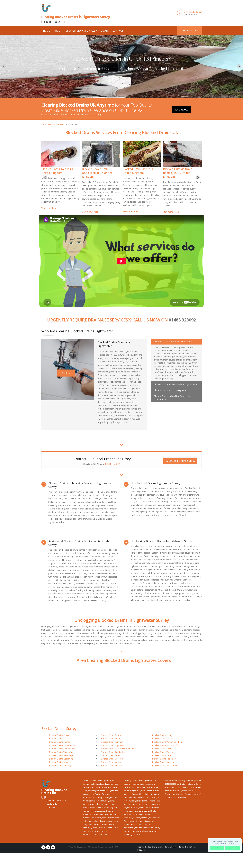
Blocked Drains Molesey (60, 765)
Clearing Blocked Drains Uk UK (149, 847)
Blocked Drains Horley (162, 735)
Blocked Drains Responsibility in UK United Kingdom (142, 171)
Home (46, 30)
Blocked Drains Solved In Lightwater (171, 390)
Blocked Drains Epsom (111, 735)
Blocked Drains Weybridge (61, 755)
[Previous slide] (4, 66)
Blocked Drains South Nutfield (166, 745)
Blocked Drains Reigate (111, 765)
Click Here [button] (231, 843)
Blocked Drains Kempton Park (62, 745)
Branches (61, 124)
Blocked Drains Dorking (60, 735)
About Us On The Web (56, 800)
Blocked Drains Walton (111, 762)
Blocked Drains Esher (110, 755)
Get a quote (189, 30)
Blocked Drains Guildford (112, 758)
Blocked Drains (48, 124)
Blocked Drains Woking (162, 752)
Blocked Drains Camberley (113, 752)
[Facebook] (43, 847)
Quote (105, 30)
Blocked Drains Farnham (112, 742)
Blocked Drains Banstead (60, 738)
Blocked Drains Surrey (181, 460)
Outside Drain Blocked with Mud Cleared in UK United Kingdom (122, 59)
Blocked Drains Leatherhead (62, 748)
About (58, 30)
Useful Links (52, 804)
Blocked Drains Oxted (162, 755)
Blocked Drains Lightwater (113, 745)
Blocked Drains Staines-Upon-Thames (118, 748)
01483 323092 (193, 12)
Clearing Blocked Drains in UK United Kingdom (182, 171)
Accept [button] (232, 848)
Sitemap (142, 850)
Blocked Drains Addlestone (164, 765)
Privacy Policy (170, 847)
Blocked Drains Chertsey (163, 738)
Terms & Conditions (187, 847)
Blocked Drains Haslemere (164, 758)
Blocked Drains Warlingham (61, 752)
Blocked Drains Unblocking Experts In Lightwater (172, 398)
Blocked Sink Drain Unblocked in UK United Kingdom (97, 172)
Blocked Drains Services (80, 30)
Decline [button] (217, 848)
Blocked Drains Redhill (111, 738)
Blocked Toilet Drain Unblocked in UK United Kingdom (56, 172)
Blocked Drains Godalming (61, 758)
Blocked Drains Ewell (161, 748)
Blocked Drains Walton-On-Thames (168, 742)
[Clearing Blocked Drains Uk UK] (45, 783)
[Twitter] (48, 847)
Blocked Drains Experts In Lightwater (172, 341)
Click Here (65, 373)
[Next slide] (239, 66)
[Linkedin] (53, 847)
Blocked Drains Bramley (60, 762)
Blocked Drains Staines (59, 742)
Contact (117, 30)
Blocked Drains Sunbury (163, 762)
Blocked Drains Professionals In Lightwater (175, 384)
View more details (49, 211)
